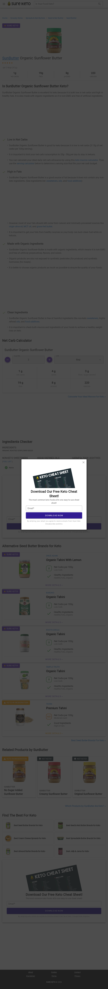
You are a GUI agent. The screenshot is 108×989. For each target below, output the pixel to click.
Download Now (54, 515)
